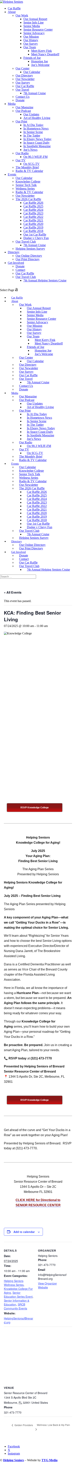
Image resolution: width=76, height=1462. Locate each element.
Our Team (29, 47)
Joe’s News (30, 149)
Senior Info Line (33, 22)
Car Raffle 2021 (33, 220)
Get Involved (16, 262)
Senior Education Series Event (18, 1294)
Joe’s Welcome (40, 65)
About (12, 12)
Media (12, 103)
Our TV (21, 160)
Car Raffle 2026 (33, 202)
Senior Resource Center (38, 29)
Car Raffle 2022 (33, 216)
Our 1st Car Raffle (34, 234)
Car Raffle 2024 (33, 209)
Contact (20, 269)
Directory (13, 252)
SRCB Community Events (15, 1306)
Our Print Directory (28, 259)
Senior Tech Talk (26, 185)
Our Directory (24, 75)
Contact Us (22, 96)
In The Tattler (31, 135)
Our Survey (30, 43)
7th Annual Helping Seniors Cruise (44, 280)
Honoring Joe (39, 61)
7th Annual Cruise (34, 93)
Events (12, 174)
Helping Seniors (13, 1460)
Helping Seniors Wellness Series (14, 1283)
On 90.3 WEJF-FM (35, 156)
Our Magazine (24, 107)
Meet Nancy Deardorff (45, 54)
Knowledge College (28, 181)
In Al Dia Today (33, 125)
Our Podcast (23, 110)
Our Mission (31, 36)
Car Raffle (14, 8)
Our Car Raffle (25, 86)
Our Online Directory (29, 255)
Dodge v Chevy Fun (36, 238)
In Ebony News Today (37, 139)
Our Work (22, 15)
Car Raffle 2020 (33, 224)
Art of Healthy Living (36, 118)
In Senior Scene (33, 132)
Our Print (21, 121)
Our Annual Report (35, 19)
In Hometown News (36, 128)
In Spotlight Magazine (37, 146)
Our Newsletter (25, 79)
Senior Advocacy (34, 33)
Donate (20, 100)
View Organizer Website (47, 1285)
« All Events (12, 592)
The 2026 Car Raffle (28, 199)
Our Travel (22, 89)
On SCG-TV (31, 163)
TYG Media (49, 1460)
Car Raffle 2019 (33, 227)
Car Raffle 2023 (33, 213)
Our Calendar (31, 72)
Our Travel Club (26, 241)
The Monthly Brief (27, 167)
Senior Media (31, 26)
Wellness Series (25, 188)
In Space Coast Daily (36, 142)
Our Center (22, 68)
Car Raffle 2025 (33, 206)
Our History (30, 40)
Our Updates (31, 114)
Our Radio (22, 153)
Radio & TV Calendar (29, 171)
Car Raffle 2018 (33, 231)
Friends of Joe (32, 57)
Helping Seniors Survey (30, 248)
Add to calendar (24, 1232)
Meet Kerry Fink (41, 50)
